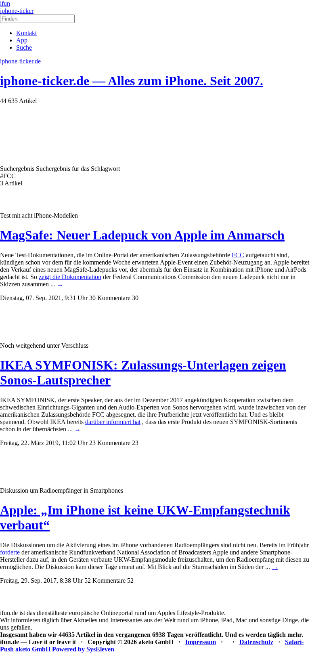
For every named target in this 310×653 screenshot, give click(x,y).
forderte (10, 552)
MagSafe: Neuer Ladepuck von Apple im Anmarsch (142, 235)
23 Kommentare (109, 442)
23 (135, 442)
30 (135, 297)
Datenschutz (256, 641)
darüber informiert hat (112, 421)
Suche (24, 47)
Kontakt (26, 32)
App (21, 40)
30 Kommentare (109, 297)
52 (130, 580)
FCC (238, 255)
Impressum (200, 641)
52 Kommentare (105, 580)
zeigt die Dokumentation (70, 276)
